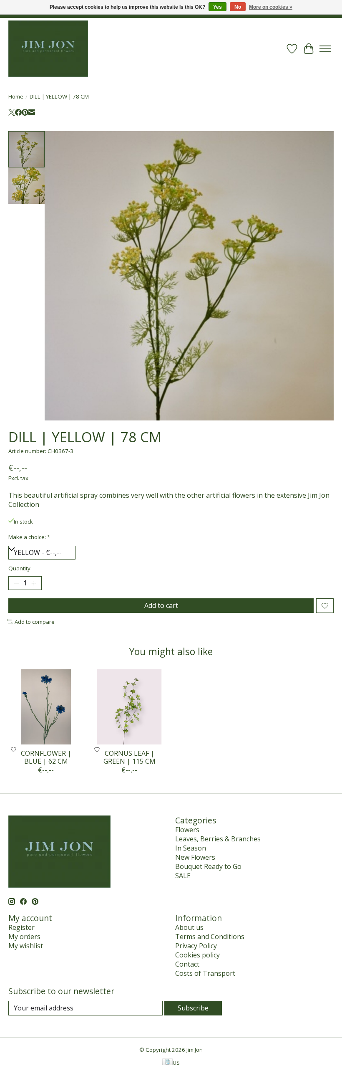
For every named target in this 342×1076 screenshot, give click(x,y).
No (237, 7)
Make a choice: (29, 537)
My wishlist (25, 945)
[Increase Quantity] (33, 583)
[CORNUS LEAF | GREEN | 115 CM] (129, 706)
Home (15, 96)
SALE (183, 875)
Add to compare (35, 621)
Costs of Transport (205, 973)
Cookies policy (197, 955)
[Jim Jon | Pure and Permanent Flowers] (48, 48)
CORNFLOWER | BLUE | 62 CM (46, 757)
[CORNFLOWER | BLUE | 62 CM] (45, 706)
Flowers (187, 829)
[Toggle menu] (325, 49)
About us (189, 927)
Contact (187, 964)
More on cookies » (270, 7)
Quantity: (20, 568)
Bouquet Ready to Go (208, 866)
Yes (217, 7)
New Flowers (195, 857)
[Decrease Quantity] (16, 583)
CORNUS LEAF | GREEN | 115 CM (129, 757)
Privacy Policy (196, 945)
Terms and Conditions (209, 936)
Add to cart (161, 605)
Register (21, 927)
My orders (24, 936)
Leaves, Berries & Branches (218, 838)
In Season (190, 848)
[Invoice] (167, 1062)
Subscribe (193, 1008)
